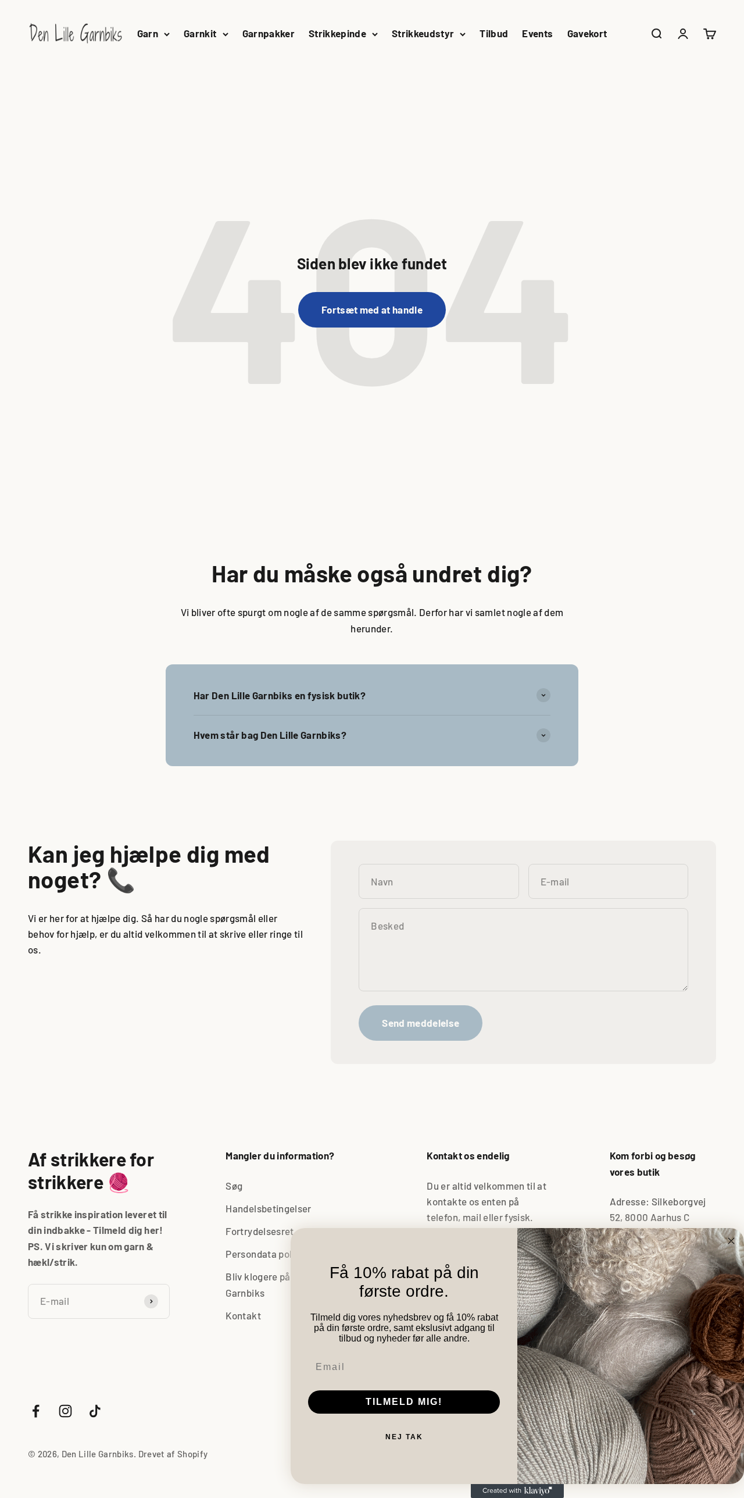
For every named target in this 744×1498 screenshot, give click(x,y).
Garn (147, 33)
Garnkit (200, 33)
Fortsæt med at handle (372, 309)
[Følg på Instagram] (65, 1411)
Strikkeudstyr (423, 33)
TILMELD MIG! (404, 1402)
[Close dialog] (731, 1241)
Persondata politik (266, 1253)
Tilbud (494, 33)
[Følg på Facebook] (36, 1411)
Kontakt (243, 1315)
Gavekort (587, 33)
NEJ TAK (404, 1437)
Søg (234, 1185)
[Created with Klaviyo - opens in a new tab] (517, 1491)
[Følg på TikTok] (95, 1411)
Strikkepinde (337, 33)
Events (537, 33)
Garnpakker (268, 33)
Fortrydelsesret (260, 1231)
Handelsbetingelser (268, 1208)
